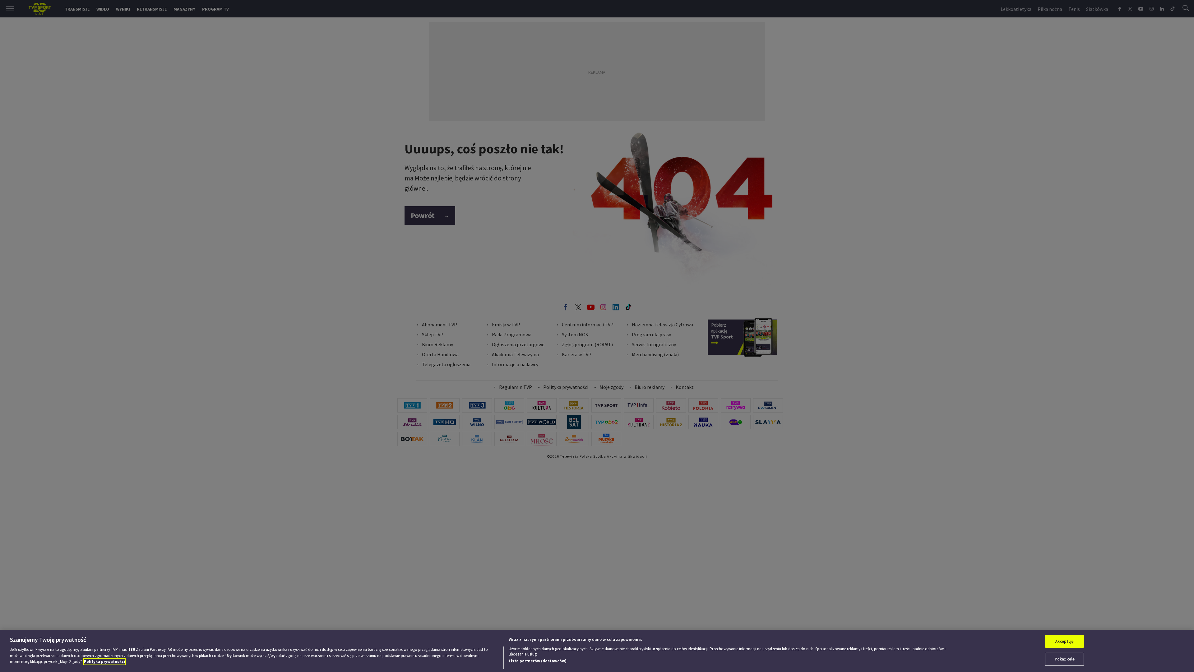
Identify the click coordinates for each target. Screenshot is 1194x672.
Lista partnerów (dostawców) (538, 661)
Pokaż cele (1065, 659)
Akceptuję (1064, 641)
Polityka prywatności (104, 661)
